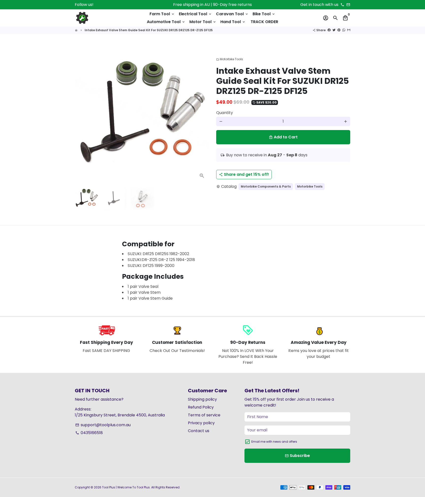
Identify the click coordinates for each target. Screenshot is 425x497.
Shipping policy (202, 399)
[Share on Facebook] (329, 30)
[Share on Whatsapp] (343, 30)
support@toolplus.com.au (103, 425)
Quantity (224, 113)
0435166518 (89, 433)
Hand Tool (233, 22)
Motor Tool (202, 22)
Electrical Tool (195, 14)
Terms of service (204, 415)
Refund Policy (201, 407)
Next (202, 115)
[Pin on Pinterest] (338, 30)
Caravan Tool (232, 14)
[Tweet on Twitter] (334, 30)
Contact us (198, 431)
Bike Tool (264, 14)
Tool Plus (108, 487)
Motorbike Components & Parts (266, 186)
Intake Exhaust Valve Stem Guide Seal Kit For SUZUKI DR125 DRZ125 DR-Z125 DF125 (149, 30)
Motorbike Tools (229, 59)
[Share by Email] (348, 30)
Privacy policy (201, 423)
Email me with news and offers (274, 441)
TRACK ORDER (264, 22)
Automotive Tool (166, 22)
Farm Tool (162, 14)
